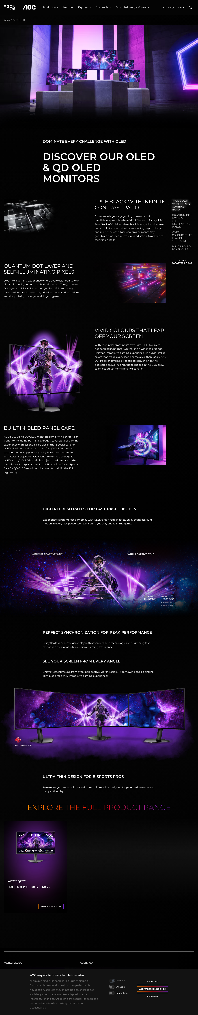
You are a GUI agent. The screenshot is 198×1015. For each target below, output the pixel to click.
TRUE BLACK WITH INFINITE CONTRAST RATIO (181, 205)
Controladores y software (131, 7)
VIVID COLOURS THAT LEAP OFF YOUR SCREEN (182, 236)
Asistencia (102, 7)
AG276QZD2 (17, 881)
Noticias (68, 7)
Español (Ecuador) (172, 7)
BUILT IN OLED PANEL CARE (181, 248)
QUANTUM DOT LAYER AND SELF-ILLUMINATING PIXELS (182, 221)
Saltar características (182, 262)
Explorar (83, 7)
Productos (49, 7)
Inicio (7, 20)
